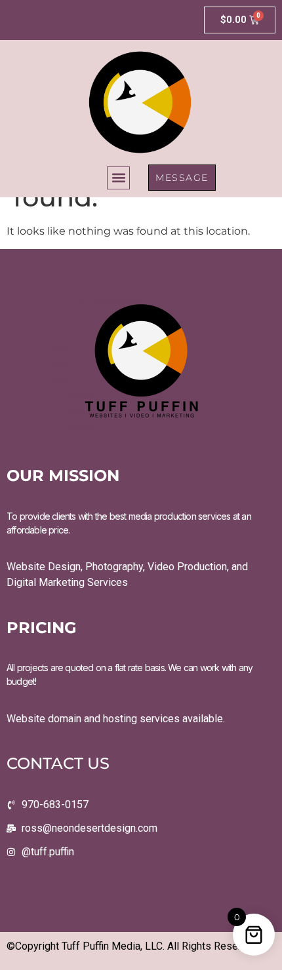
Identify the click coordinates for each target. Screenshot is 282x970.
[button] (118, 177)
